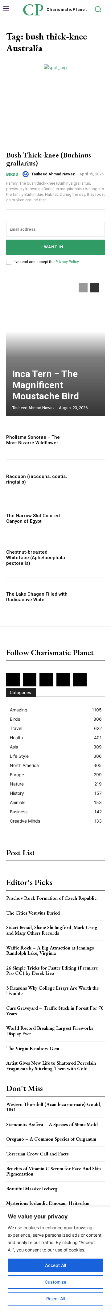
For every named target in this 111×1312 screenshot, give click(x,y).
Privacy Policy (67, 262)
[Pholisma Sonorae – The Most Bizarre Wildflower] (90, 440)
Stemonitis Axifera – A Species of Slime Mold (52, 1124)
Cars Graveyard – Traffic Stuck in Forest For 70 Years (54, 1011)
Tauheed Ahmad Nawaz (53, 174)
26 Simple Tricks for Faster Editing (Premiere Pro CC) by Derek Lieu (52, 971)
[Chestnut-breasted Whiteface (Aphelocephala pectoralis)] (90, 557)
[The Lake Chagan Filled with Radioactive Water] (90, 597)
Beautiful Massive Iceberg (32, 1188)
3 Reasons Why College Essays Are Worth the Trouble (52, 991)
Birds (12, 174)
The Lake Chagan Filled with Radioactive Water (37, 596)
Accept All (55, 1265)
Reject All (55, 1298)
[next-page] (94, 287)
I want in (52, 247)
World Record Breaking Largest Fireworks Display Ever (49, 1031)
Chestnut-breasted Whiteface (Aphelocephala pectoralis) (35, 557)
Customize (55, 1282)
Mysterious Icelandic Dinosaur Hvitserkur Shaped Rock (48, 1206)
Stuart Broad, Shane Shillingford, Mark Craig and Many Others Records (51, 930)
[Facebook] (13, 679)
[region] (55, 1259)
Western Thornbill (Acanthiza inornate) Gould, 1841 (53, 1107)
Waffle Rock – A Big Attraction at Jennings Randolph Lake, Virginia (50, 951)
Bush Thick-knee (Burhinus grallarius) (48, 159)
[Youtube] (80, 679)
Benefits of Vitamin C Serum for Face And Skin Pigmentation (53, 1171)
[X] (63, 679)
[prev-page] (83, 287)
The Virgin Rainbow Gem (32, 1048)
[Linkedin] (46, 679)
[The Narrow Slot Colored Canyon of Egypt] (90, 518)
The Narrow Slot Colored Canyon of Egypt (33, 518)
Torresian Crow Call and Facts (37, 1154)
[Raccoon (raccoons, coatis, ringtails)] (90, 479)
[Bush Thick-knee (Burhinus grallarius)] (55, 115)
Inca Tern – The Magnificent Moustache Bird (45, 384)
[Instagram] (29, 679)
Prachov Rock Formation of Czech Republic (51, 898)
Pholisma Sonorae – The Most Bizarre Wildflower (33, 440)
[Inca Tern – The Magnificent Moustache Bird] (55, 346)
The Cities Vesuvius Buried (33, 913)
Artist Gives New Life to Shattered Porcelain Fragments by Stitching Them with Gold (51, 1066)
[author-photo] (27, 174)
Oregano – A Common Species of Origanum (51, 1139)
